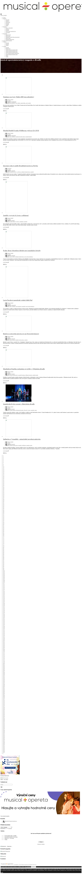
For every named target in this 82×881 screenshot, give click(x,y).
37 (3, 498)
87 (3, 555)
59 (3, 523)
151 (4, 629)
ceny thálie (18, 103)
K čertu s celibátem (19, 221)
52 (3, 515)
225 (4, 715)
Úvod (4, 17)
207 (4, 694)
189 (4, 673)
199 (4, 685)
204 (4, 691)
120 (4, 594)
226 (4, 716)
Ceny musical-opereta (7, 40)
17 (3, 474)
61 (3, 525)
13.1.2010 (9, 219)
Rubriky (4, 18)
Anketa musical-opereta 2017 (11, 51)
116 (4, 589)
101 (4, 572)
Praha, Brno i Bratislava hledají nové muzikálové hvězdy (22, 250)
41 (3, 502)
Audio (7, 56)
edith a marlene (12, 306)
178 (4, 661)
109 (4, 581)
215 (4, 703)
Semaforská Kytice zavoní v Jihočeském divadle (19, 404)
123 (4, 597)
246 (4, 739)
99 (3, 569)
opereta (26, 339)
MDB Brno (8, 36)
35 (3, 495)
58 (3, 522)
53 (3, 516)
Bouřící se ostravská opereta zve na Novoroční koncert (21, 334)
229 (4, 720)
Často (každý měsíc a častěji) (10, 835)
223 (4, 713)
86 (3, 554)
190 (4, 674)
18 (3, 476)
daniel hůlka (22, 103)
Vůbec (6, 839)
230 (4, 721)
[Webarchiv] (3, 856)
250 (4, 744)
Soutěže (7, 24)
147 (4, 625)
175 (4, 657)
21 (3, 479)
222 (4, 711)
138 (4, 614)
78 (3, 545)
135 (4, 611)
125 (4, 599)
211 (4, 699)
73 (3, 539)
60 (3, 524)
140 (4, 617)
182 (4, 665)
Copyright (8, 32)
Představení (8, 48)
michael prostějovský (13, 375)
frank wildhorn (12, 136)
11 (3, 468)
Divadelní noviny (12, 171)
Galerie (4, 46)
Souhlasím (33, 866)
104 (4, 575)
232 (4, 723)
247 (4, 740)
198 (4, 684)
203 (4, 689)
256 (4, 751)
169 (4, 650)
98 (3, 568)
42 (3, 503)
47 (3, 509)
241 (4, 733)
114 (4, 587)
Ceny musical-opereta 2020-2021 (12, 53)
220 (4, 709)
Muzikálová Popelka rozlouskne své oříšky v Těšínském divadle (24, 369)
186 (4, 670)
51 (3, 514)
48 (3, 510)
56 (3, 520)
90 (3, 559)
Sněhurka (24, 445)
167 (4, 648)
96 (3, 566)
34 (3, 494)
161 (4, 641)
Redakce (5, 26)
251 (4, 745)
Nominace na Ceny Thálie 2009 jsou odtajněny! (18, 97)
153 (4, 632)
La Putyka (19, 171)
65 (3, 530)
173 (4, 655)
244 (4, 737)
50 (3, 513)
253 (4, 747)
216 (4, 704)
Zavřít (2, 872)
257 (4, 752)
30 (3, 489)
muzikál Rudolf (28, 136)
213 (4, 701)
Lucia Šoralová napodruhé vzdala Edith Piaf (17, 300)
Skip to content (4, 15)
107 (4, 578)
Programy (5, 33)
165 (4, 646)
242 (4, 735)
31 (3, 491)
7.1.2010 (8, 407)
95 (3, 565)
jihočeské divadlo (19, 410)
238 (4, 730)
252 (4, 746)
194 (4, 679)
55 (3, 518)
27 (3, 486)
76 (3, 543)
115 (4, 588)
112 (4, 584)
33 (3, 493)
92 (3, 561)
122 (4, 596)
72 (3, 538)
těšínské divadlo (28, 375)
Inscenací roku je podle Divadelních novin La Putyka (20, 166)
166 (4, 647)
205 (4, 692)
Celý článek (5, 108)
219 (4, 708)
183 (4, 666)
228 (4, 718)
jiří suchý (25, 410)
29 (3, 488)
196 (4, 681)
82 (3, 550)
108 (4, 580)
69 (3, 535)
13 (3, 470)
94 (3, 563)
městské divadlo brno (25, 171)
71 (3, 537)
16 (3, 473)
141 (4, 618)
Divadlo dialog (12, 221)
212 (4, 700)
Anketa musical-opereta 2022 (11, 54)
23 (3, 481)
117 (4, 590)
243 (4, 736)
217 (4, 706)
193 (4, 678)
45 (3, 507)
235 (4, 726)
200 (4, 686)
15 (3, 472)
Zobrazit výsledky (41, 844)
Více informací (28, 866)
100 (4, 570)
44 (3, 506)
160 (4, 640)
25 (3, 484)
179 (4, 662)
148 (4, 626)
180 (4, 663)
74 (3, 540)
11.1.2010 (9, 304)
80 (3, 547)
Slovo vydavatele (9, 27)
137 (4, 613)
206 (4, 693)
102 (4, 573)
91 (3, 560)
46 (3, 508)
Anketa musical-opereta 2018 (11, 52)
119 (4, 592)
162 (4, 642)
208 (4, 695)
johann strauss (12, 339)
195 (4, 680)
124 (4, 598)
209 (4, 696)
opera (36, 410)
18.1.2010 (9, 100)
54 (3, 517)
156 (4, 635)
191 (4, 676)
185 (4, 669)
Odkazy (4, 41)
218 (4, 707)
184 (4, 668)
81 (3, 548)
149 (4, 627)
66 (3, 531)
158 (4, 637)
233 (4, 724)
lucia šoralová (18, 306)
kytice (29, 410)
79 (3, 546)
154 (4, 633)
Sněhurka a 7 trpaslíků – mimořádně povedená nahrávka (21, 439)
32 (3, 492)
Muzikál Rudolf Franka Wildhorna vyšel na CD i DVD (21, 130)
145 (4, 622)
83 (3, 551)
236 (4, 728)
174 (4, 656)
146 (4, 624)
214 (4, 702)
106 (4, 577)
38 (3, 499)
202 (4, 688)
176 (4, 658)
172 (4, 654)
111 (3, 583)
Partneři (7, 44)
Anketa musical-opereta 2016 (11, 49)
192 (4, 677)
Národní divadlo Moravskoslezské (12, 37)
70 (3, 536)
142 (4, 619)
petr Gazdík (28, 103)
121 (4, 595)
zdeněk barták (35, 375)
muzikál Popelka (21, 375)
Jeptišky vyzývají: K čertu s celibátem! (16, 215)
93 (3, 562)
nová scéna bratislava (28, 256)
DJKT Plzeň (8, 34)
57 (3, 521)
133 (4, 609)
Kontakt (7, 30)
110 (4, 582)
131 (4, 606)
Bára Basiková (12, 103)
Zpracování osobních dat (11, 31)
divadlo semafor (12, 410)
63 (3, 528)
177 (4, 659)
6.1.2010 (8, 443)
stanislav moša (29, 445)
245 (4, 738)
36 (3, 496)
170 (4, 651)
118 (4, 591)
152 (4, 631)
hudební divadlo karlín (20, 136)
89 (3, 558)
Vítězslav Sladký (9, 99)
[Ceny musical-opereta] (40, 813)
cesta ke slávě (12, 256)
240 (4, 732)
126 (4, 600)
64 (3, 529)
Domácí (7, 21)
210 (4, 698)
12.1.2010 (9, 254)
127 (4, 602)
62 (3, 526)
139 (4, 615)
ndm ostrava (21, 339)
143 (4, 620)
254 (4, 748)
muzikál (32, 171)
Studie (7, 25)
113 (4, 585)
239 (4, 731)
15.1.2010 (9, 134)
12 (3, 469)
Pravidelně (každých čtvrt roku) (11, 837)
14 (3, 471)
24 (3, 483)
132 (4, 607)
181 (4, 664)
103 (4, 574)
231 (4, 722)
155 (4, 634)
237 (4, 729)
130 (4, 605)
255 (4, 750)
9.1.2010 (8, 337)
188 (4, 672)
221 (4, 710)
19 (3, 477)
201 (4, 687)
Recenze (7, 23)
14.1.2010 (9, 169)
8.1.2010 (8, 372)
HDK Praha (8, 38)
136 (4, 612)
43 (3, 505)
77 (3, 544)
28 (3, 487)
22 (3, 480)
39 (3, 500)
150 (4, 628)
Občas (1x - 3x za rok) (9, 838)
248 (4, 741)
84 (3, 552)
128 (4, 603)
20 (3, 478)
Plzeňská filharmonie (10, 39)
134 (4, 610)
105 (4, 576)
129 (4, 604)
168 (4, 649)
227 (4, 717)
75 (3, 542)
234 (4, 725)
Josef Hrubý (8, 168)
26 (3, 485)
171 (4, 652)
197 (4, 683)
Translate (10, 828)
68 (3, 533)
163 (4, 643)
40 (3, 501)
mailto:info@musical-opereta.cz (10, 821)
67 (3, 532)
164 (4, 644)
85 (3, 553)
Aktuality (7, 19)
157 (4, 636)
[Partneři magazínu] (5, 851)
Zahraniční (8, 22)
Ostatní (7, 45)
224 (4, 714)
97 (3, 567)
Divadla (7, 42)
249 (4, 743)
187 (4, 671)
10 (3, 466)
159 (4, 639)
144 (4, 621)
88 (3, 557)
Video (7, 55)
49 (3, 511)
